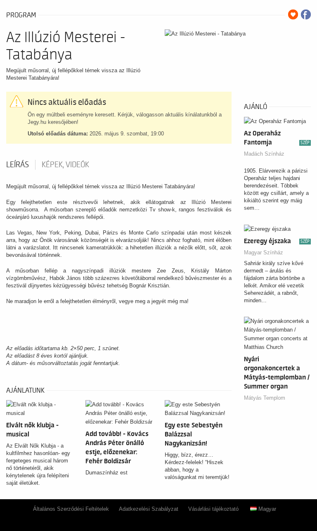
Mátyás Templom (264, 398)
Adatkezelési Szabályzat (148, 509)
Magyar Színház (263, 252)
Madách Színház (264, 154)
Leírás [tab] (17, 164)
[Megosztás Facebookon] (306, 14)
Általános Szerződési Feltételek (71, 509)
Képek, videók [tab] (65, 164)
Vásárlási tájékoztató (213, 509)
